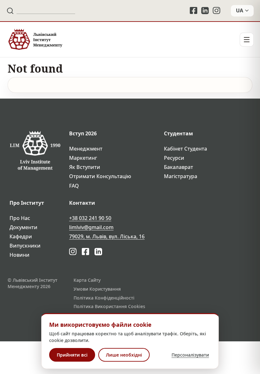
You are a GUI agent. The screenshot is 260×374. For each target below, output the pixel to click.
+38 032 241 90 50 (90, 218)
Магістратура (180, 176)
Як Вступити (84, 167)
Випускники (25, 246)
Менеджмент (85, 149)
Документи (23, 227)
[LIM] (34, 39)
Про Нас (20, 218)
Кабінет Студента (185, 149)
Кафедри (21, 237)
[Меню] (247, 40)
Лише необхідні (124, 355)
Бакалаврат (178, 167)
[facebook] (193, 10)
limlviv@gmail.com (91, 227)
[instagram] (217, 10)
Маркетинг (83, 158)
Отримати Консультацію (100, 176)
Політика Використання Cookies (109, 306)
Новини (19, 255)
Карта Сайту (87, 280)
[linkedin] (205, 10)
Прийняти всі (72, 355)
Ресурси (174, 158)
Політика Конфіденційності (104, 298)
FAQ (74, 186)
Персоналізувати (190, 355)
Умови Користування (97, 289)
